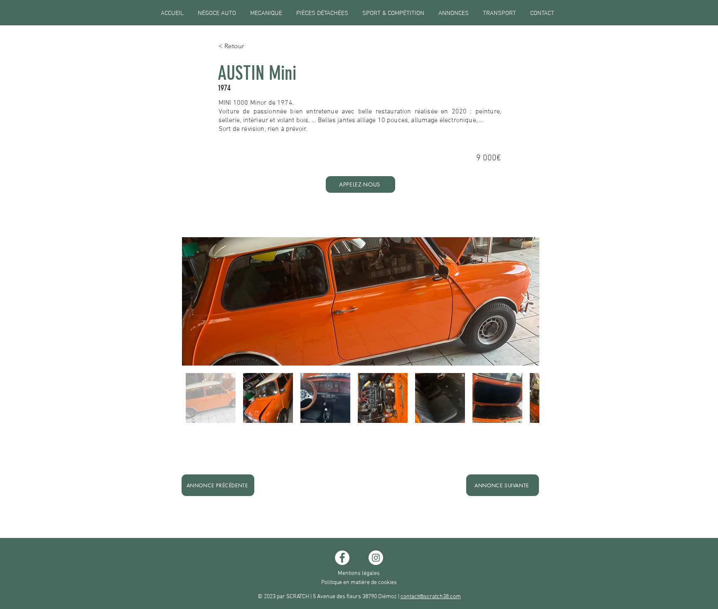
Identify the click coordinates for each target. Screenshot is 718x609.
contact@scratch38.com (431, 596)
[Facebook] (342, 557)
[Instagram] (376, 557)
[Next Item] (525, 301)
